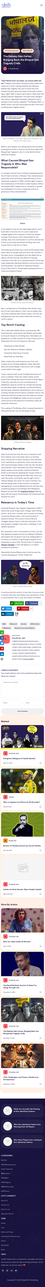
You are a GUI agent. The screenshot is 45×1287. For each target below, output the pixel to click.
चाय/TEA (4, 1160)
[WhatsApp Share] (2, 632)
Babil (4, 624)
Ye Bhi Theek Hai (7, 1169)
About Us (4, 1200)
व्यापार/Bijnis (5, 1178)
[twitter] (16, 1270)
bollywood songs (7, 1232)
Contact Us (5, 1205)
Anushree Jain (18, 638)
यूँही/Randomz (5, 1173)
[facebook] (3, 1270)
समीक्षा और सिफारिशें (27, 51)
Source (22, 223)
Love (2, 1228)
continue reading (28, 659)
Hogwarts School (27, 491)
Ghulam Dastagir (8, 545)
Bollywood (13, 624)
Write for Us (5, 1209)
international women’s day (10, 1236)
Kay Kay (23, 624)
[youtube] (11, 1270)
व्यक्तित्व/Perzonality (7, 1187)
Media (3, 1223)
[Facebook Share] (2, 638)
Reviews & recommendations (25, 628)
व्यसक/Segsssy (6, 1182)
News (3, 1250)
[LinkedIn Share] (2, 654)
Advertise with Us (7, 1214)
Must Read (5, 1245)
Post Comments (23, 711)
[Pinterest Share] (2, 649)
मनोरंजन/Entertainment (11, 51)
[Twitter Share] (2, 643)
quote (3, 1241)
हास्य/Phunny (5, 1191)
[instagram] (7, 1270)
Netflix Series (34, 624)
